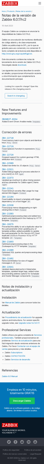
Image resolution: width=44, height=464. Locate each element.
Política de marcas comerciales (15, 454)
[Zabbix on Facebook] (15, 442)
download (22, 65)
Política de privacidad (32, 450)
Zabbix (10, 3)
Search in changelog (16, 96)
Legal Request (35, 454)
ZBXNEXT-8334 (9, 119)
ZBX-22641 (7, 267)
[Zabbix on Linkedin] (29, 442)
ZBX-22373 (7, 178)
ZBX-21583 (7, 213)
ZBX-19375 (7, 224)
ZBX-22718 (7, 138)
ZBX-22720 (7, 155)
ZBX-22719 (7, 146)
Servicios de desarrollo (20, 359)
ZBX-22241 (7, 188)
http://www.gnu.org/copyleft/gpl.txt (17, 54)
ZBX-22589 (7, 163)
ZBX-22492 (7, 258)
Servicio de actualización (21, 340)
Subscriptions (16, 352)
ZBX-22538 (7, 205)
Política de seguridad (11, 450)
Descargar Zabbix (22, 401)
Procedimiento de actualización (18, 317)
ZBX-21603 (7, 241)
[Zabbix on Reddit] (22, 442)
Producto (11, 11)
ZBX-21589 (7, 250)
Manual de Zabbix (12, 302)
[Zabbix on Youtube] (35, 442)
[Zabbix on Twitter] (9, 442)
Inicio (4, 11)
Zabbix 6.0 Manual (9, 376)
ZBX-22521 (7, 169)
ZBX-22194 (7, 197)
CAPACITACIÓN (18, 356)
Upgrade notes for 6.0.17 (29, 323)
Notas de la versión (23, 11)
